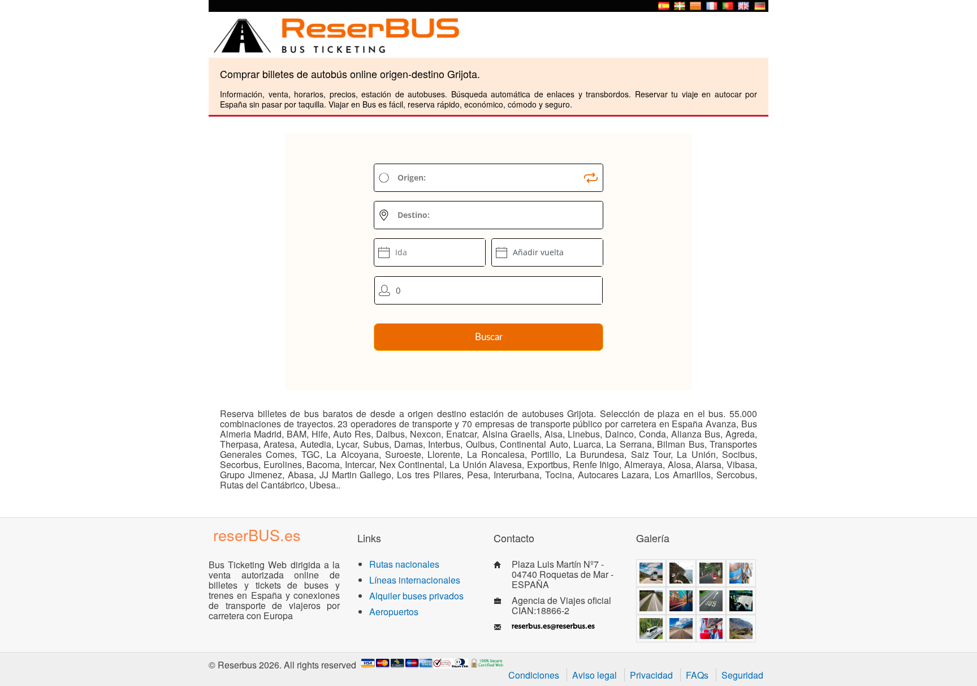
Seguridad (742, 674)
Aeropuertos (393, 611)
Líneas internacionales (414, 579)
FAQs (697, 674)
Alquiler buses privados (416, 595)
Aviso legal (594, 674)
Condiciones (533, 674)
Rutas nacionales (404, 564)
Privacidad (651, 674)
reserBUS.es (257, 535)
